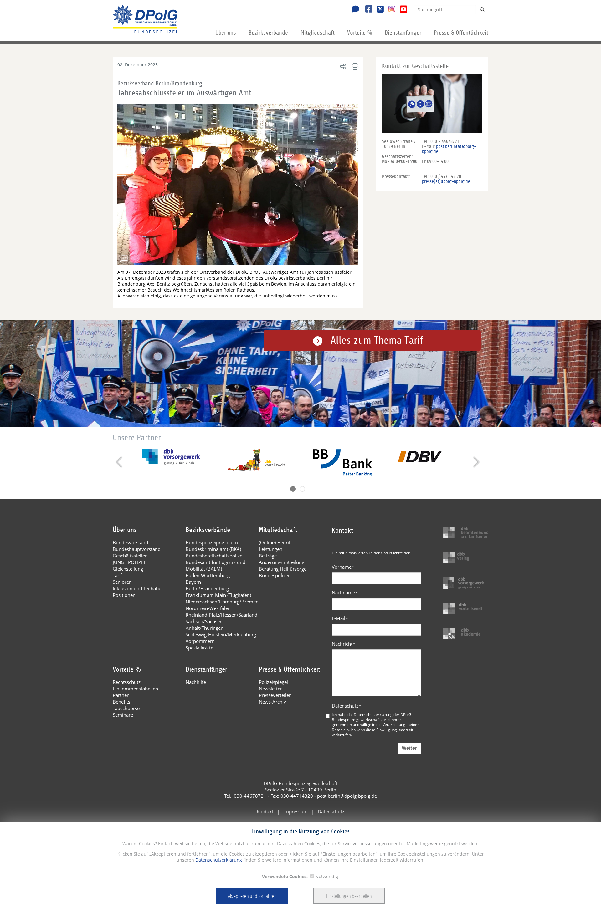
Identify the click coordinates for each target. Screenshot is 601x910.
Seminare (123, 715)
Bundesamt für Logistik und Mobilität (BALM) (215, 565)
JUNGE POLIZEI (129, 562)
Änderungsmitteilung (281, 562)
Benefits (121, 702)
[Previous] (120, 462)
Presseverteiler (275, 695)
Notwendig (326, 876)
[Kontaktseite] (354, 10)
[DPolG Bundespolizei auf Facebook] (366, 10)
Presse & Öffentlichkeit (461, 33)
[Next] (476, 462)
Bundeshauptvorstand (137, 549)
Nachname (345, 592)
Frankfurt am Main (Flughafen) (218, 595)
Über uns (225, 33)
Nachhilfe (196, 682)
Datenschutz (346, 706)
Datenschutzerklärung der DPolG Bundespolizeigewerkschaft (371, 717)
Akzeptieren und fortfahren (252, 896)
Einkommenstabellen (135, 688)
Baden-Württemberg (208, 575)
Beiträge (268, 555)
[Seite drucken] (354, 66)
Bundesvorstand (130, 542)
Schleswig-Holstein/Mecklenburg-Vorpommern (222, 637)
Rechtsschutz (127, 682)
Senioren (122, 582)
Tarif (117, 575)
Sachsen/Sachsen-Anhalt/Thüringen (205, 624)
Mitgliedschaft (317, 33)
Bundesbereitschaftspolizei (215, 555)
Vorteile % (359, 33)
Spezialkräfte (199, 647)
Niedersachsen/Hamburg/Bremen (222, 601)
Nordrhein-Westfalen (208, 608)
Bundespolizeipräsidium (212, 542)
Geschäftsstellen (130, 555)
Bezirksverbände (268, 33)
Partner (121, 695)
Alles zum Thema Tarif (377, 340)
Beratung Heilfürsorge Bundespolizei (282, 572)
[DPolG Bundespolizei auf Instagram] (389, 9)
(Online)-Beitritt (275, 542)
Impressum (295, 811)
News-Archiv (272, 702)
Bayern (193, 582)
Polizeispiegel (273, 682)
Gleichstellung (128, 569)
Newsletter (270, 688)
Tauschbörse (126, 708)
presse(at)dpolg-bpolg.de (446, 181)
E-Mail (340, 618)
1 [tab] (293, 489)
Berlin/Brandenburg (207, 588)
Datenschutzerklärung (218, 860)
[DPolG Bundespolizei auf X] (378, 10)
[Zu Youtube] (401, 10)
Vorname (343, 567)
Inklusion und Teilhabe (137, 588)
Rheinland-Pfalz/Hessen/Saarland (221, 615)
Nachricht (343, 644)
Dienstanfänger (403, 33)
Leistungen (270, 549)
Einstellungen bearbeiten (349, 896)
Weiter (409, 748)
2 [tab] (302, 489)
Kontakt (265, 811)
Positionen (124, 595)
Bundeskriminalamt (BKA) (213, 549)
